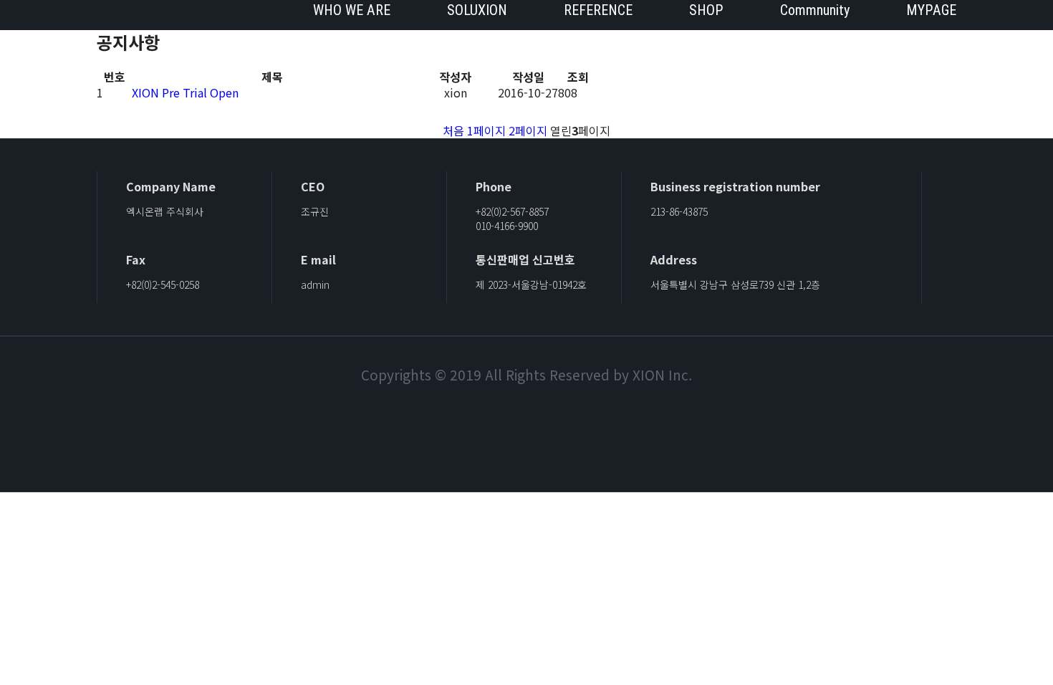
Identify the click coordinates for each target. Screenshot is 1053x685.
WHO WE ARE (351, 10)
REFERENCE (598, 10)
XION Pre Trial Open (185, 92)
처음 (453, 130)
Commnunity (815, 10)
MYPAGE (931, 10)
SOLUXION (477, 10)
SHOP (706, 10)
